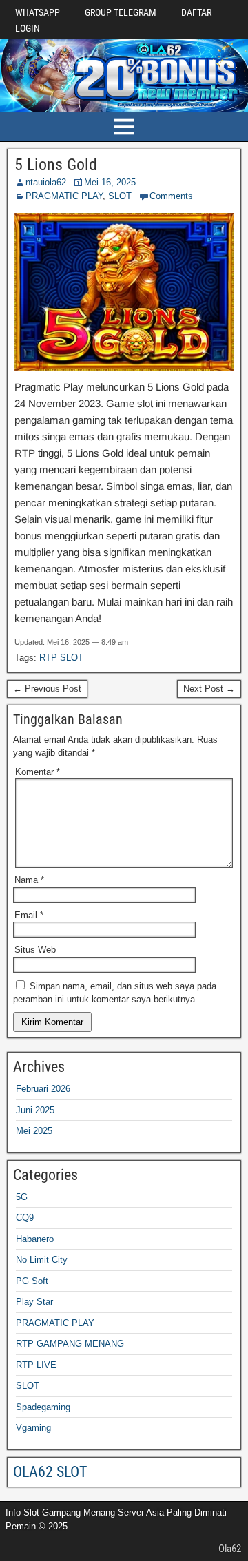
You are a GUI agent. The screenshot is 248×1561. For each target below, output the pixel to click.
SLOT (120, 196)
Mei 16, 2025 (110, 182)
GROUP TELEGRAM (120, 12)
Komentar (37, 772)
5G (22, 1197)
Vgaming (33, 1428)
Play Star (34, 1301)
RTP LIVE (36, 1365)
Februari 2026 (43, 1089)
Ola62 (229, 1548)
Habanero (35, 1239)
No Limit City (42, 1259)
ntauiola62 (45, 182)
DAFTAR (196, 12)
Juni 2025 (35, 1110)
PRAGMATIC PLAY (64, 196)
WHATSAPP (37, 12)
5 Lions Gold (55, 164)
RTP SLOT (61, 657)
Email (28, 915)
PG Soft (32, 1281)
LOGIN (27, 28)
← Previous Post (47, 688)
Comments (171, 196)
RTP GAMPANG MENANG (70, 1343)
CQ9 (25, 1217)
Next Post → (209, 688)
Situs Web (35, 949)
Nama (29, 880)
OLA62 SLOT (50, 1471)
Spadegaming (43, 1407)
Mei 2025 (34, 1131)
